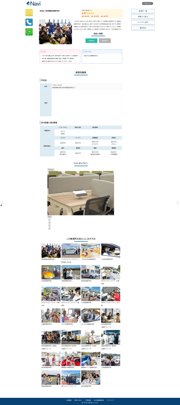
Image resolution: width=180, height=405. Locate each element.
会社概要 (68, 400)
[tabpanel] (81, 193)
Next (49, 217)
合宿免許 (91, 40)
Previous (51, 169)
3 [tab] (49, 225)
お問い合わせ (78, 400)
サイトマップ (110, 400)
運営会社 (143, 28)
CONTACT (147, 3)
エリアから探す (143, 22)
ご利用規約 (88, 400)
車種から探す (143, 16)
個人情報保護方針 (99, 400)
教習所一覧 (143, 11)
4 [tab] (49, 228)
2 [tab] (49, 222)
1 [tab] (49, 219)
